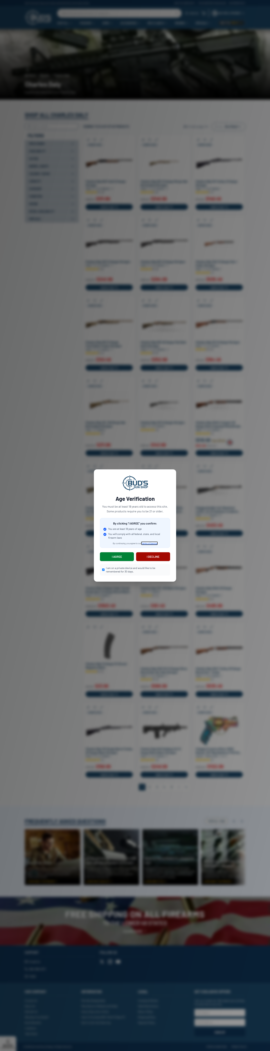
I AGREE (117, 556)
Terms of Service (149, 543)
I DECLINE (153, 556)
